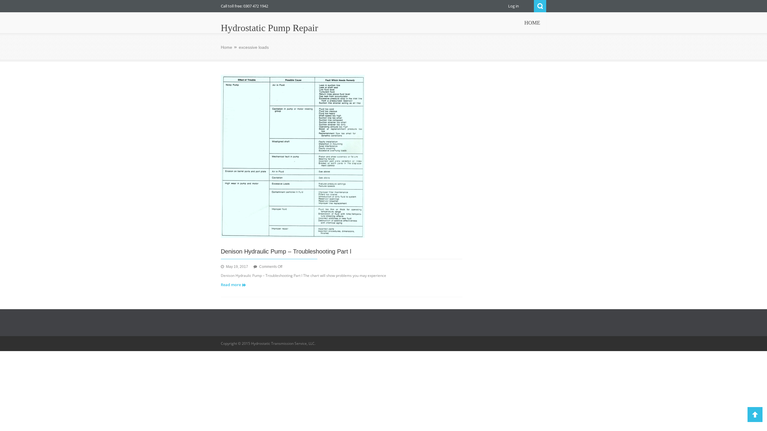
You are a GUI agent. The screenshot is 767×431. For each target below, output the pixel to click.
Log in (513, 6)
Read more (231, 284)
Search (540, 6)
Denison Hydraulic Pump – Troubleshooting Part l (286, 251)
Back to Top (755, 414)
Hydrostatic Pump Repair (269, 28)
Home (226, 47)
